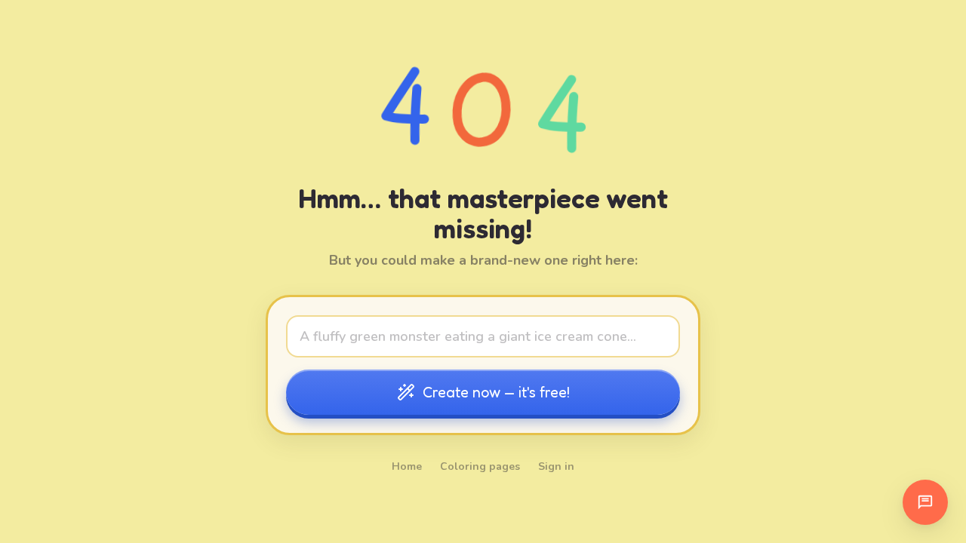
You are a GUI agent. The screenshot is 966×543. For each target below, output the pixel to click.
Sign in (556, 466)
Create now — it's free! (496, 392)
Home (407, 466)
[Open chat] (925, 502)
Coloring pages (480, 466)
